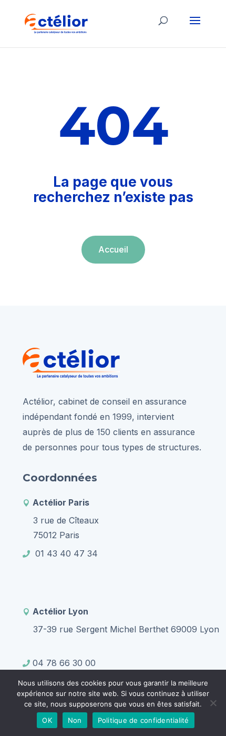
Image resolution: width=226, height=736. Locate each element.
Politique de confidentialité (143, 720)
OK (47, 720)
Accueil (113, 249)
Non (75, 720)
